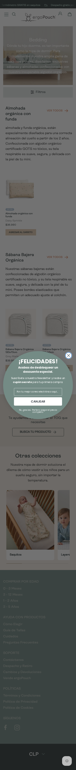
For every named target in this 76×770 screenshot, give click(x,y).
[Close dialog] (68, 355)
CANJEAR (38, 401)
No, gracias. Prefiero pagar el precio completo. (38, 410)
